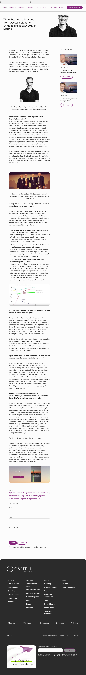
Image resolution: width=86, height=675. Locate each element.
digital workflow (14, 493)
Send (13, 542)
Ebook (28, 604)
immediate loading (43, 493)
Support (47, 600)
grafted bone (30, 493)
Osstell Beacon (13, 584)
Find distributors (68, 587)
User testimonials (50, 587)
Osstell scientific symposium (35, 496)
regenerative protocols (29, 499)
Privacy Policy (49, 607)
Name (10, 517)
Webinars (29, 607)
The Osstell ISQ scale (32, 585)
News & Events (49, 604)
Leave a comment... (15, 527)
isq (23, 496)
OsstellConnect (58, 7)
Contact (65, 584)
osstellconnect (14, 499)
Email (10, 507)
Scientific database (33, 593)
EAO (22, 493)
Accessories (12, 602)
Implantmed (12, 598)
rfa (39, 499)
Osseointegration (32, 597)
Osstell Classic (13, 594)
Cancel (21, 542)
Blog (27, 600)
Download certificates (48, 596)
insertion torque (14, 496)
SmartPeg (11, 591)
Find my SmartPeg (74, 7)
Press (46, 591)
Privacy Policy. (57, 657)
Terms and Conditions (48, 612)
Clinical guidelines (33, 589)
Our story (47, 584)
